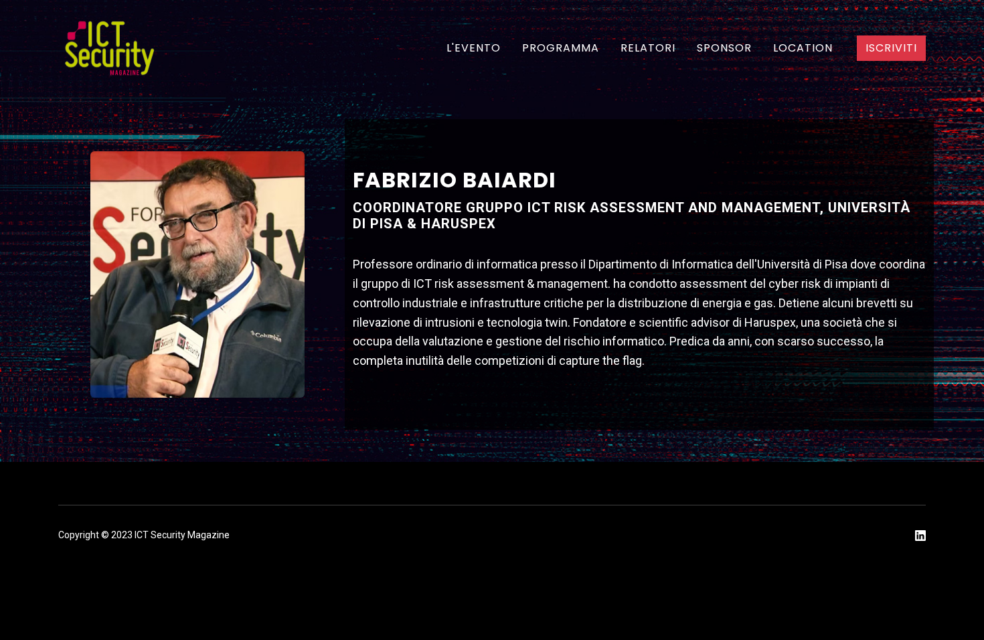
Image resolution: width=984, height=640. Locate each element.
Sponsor (724, 48)
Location (803, 48)
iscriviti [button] (891, 48)
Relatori (648, 48)
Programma (560, 48)
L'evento (473, 48)
